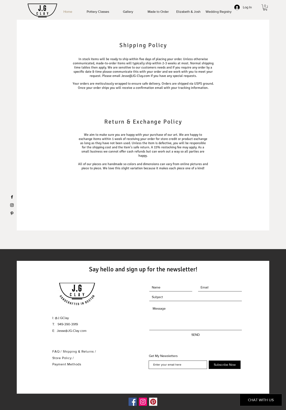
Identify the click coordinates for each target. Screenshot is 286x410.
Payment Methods (66, 364)
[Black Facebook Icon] (12, 197)
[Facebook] (133, 402)
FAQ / (57, 351)
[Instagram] (143, 402)
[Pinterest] (153, 402)
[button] (265, 7)
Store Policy (62, 358)
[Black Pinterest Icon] (12, 213)
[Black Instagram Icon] (12, 205)
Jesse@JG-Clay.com (135, 76)
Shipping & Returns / (79, 351)
